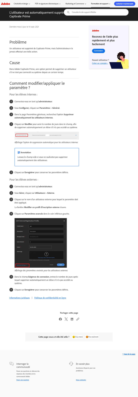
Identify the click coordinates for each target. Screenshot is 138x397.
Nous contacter (81, 380)
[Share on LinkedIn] (72, 320)
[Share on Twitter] (66, 320)
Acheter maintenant (124, 4)
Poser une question (22, 380)
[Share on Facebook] (60, 320)
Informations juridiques (19, 298)
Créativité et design (21, 4)
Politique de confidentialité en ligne (50, 298)
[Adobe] (5, 3)
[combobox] (96, 12)
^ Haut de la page (129, 354)
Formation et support (99, 4)
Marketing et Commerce (74, 4)
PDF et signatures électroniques (46, 4)
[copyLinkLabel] (77, 320)
